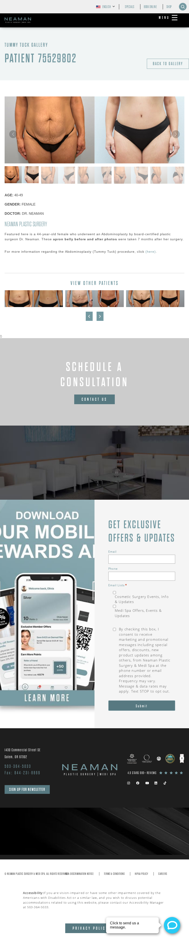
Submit (142, 706)
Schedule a (94, 374)
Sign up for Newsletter (27, 789)
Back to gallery (168, 63)
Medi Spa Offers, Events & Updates (138, 613)
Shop (169, 7)
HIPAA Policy (141, 874)
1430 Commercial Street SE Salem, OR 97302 (23, 753)
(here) (150, 251)
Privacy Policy (91, 928)
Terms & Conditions (114, 874)
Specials (129, 7)
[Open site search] (183, 7)
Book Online (150, 7)
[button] (176, 134)
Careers (162, 874)
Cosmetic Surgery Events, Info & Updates (142, 599)
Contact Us (94, 399)
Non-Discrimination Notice (79, 874)
